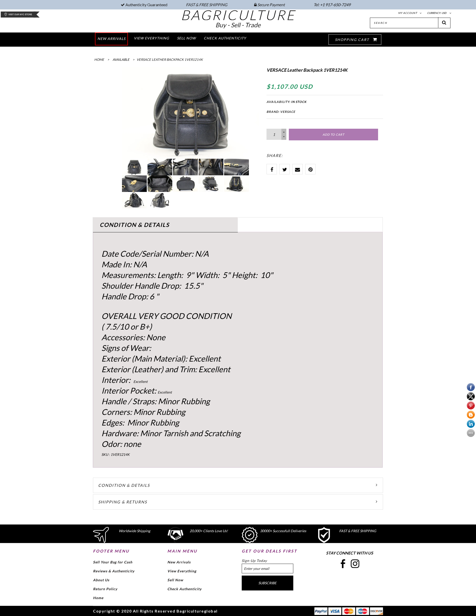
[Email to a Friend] (297, 169)
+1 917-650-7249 (335, 4)
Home (98, 598)
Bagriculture (238, 15)
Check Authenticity (184, 589)
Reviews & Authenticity (113, 571)
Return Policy (105, 589)
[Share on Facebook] (272, 169)
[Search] (444, 22)
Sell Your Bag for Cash (112, 562)
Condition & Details (124, 485)
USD (444, 12)
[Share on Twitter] (284, 169)
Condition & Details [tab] (134, 224)
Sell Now (175, 580)
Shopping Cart (352, 39)
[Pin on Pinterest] (310, 169)
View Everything (181, 571)
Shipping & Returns (122, 501)
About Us (101, 580)
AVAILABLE (121, 60)
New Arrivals (179, 562)
